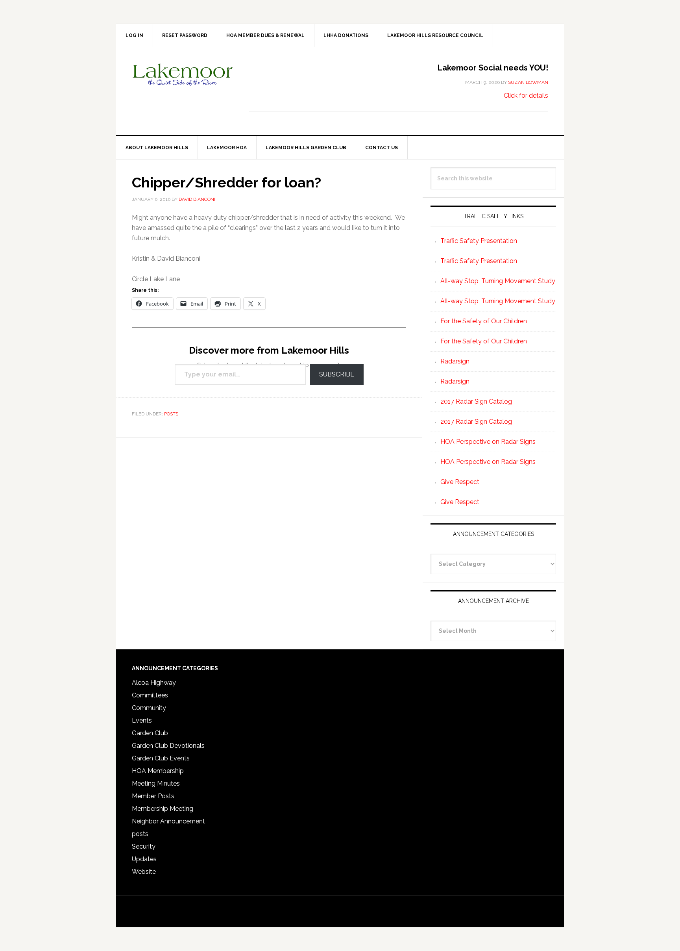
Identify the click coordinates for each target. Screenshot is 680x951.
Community (149, 708)
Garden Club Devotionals (168, 745)
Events (142, 720)
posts (171, 414)
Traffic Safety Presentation (478, 241)
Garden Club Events (161, 758)
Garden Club (150, 733)
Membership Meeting (162, 808)
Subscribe (336, 374)
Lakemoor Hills (183, 80)
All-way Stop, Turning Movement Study (497, 281)
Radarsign (454, 361)
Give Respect (459, 482)
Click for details (526, 95)
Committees (150, 695)
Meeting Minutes (156, 783)
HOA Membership (158, 771)
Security (143, 846)
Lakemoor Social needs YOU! (493, 67)
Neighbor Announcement (168, 821)
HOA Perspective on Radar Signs (488, 441)
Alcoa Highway (154, 682)
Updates (144, 859)
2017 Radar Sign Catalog (476, 401)
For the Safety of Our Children (483, 321)
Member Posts (153, 796)
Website (144, 871)
